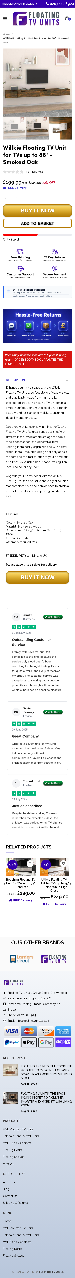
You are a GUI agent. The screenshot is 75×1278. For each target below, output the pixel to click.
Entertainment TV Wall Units (21, 1136)
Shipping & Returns (15, 1202)
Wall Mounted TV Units (18, 1129)
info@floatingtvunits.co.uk (32, 1020)
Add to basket (37, 223)
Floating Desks (12, 1150)
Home (6, 34)
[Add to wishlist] (30, 863)
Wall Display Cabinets (17, 1143)
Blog (6, 1189)
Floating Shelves (13, 1156)
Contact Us (10, 1196)
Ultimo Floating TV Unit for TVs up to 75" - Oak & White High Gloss (54, 885)
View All (8, 1163)
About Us (9, 1182)
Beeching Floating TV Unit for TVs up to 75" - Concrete (20, 883)
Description (15, 380)
